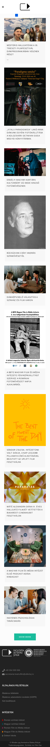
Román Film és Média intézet (16, 728)
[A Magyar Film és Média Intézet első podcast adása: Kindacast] (25, 546)
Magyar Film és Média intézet (16, 732)
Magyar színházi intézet (14, 724)
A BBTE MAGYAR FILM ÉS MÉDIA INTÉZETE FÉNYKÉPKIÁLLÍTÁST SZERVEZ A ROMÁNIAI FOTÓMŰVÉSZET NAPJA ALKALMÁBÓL (23, 378)
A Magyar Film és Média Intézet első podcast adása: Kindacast (25, 574)
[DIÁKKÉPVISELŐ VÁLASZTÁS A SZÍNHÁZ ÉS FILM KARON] (25, 279)
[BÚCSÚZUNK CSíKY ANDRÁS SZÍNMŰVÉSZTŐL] (25, 222)
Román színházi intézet (14, 720)
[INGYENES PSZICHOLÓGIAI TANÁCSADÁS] (25, 600)
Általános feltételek (10, 693)
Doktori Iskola (9, 735)
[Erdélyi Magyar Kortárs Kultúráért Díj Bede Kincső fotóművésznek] (25, 162)
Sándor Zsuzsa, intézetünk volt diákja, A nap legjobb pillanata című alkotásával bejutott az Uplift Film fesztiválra (23, 456)
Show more (25, 637)
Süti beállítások (8, 701)
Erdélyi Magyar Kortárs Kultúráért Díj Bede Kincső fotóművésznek (23, 183)
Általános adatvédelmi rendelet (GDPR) (19, 697)
